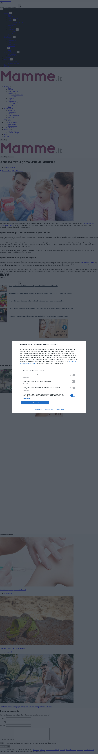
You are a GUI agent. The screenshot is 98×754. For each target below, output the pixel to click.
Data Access (49, 409)
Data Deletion (38, 409)
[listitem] (49, 371)
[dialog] (49, 377)
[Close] (82, 344)
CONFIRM (35, 402)
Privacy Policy (60, 409)
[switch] (72, 375)
